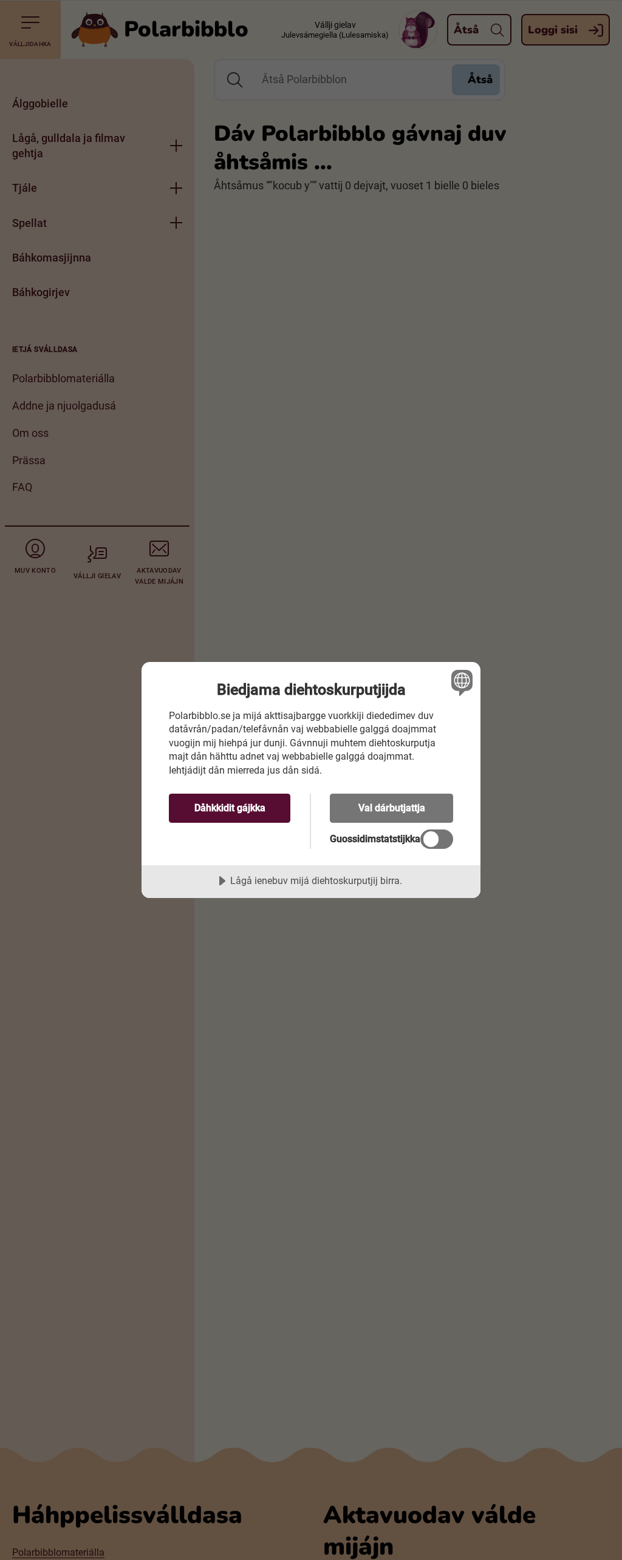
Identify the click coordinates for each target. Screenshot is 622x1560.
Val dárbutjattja (391, 808)
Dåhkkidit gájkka (229, 808)
